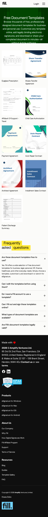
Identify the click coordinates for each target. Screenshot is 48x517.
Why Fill (5, 433)
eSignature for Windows (11, 401)
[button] (24, 259)
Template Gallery (8, 475)
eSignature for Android (11, 415)
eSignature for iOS (9, 410)
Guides (4, 470)
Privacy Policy (6, 497)
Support (5, 447)
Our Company (7, 428)
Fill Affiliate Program (10, 442)
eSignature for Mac (9, 406)
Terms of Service (8, 452)
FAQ (3, 479)
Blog (3, 465)
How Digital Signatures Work (13, 438)
